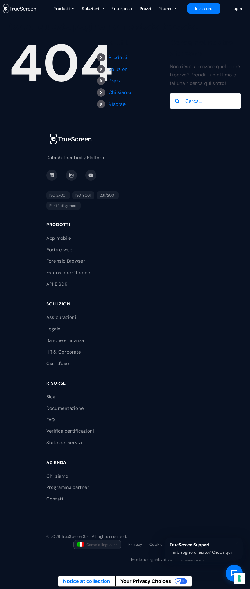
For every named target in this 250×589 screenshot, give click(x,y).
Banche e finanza (65, 340)
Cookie (155, 544)
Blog (50, 397)
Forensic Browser (65, 261)
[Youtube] (90, 175)
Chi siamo (120, 92)
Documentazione (65, 408)
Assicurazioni (61, 317)
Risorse (117, 104)
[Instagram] (71, 175)
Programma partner (67, 487)
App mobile (58, 238)
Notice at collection (86, 581)
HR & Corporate (63, 352)
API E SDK (56, 284)
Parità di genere (63, 205)
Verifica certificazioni (70, 431)
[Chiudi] (237, 543)
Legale (53, 329)
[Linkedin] (51, 175)
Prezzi (115, 81)
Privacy (135, 544)
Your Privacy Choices (145, 581)
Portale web (59, 250)
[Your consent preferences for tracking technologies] (239, 578)
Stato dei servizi (64, 443)
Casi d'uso (57, 364)
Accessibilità (192, 559)
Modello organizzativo (151, 559)
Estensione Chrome (68, 273)
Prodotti (118, 57)
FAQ (50, 420)
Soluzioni (119, 69)
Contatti (55, 499)
